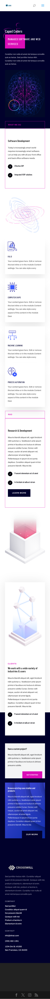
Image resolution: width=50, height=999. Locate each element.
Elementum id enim (13, 924)
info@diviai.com (12, 936)
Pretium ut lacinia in (13, 920)
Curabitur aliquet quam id (16, 910)
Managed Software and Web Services (24, 41)
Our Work (32, 834)
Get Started (32, 775)
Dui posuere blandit (13, 913)
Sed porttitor (10, 906)
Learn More (19, 493)
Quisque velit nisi (12, 917)
